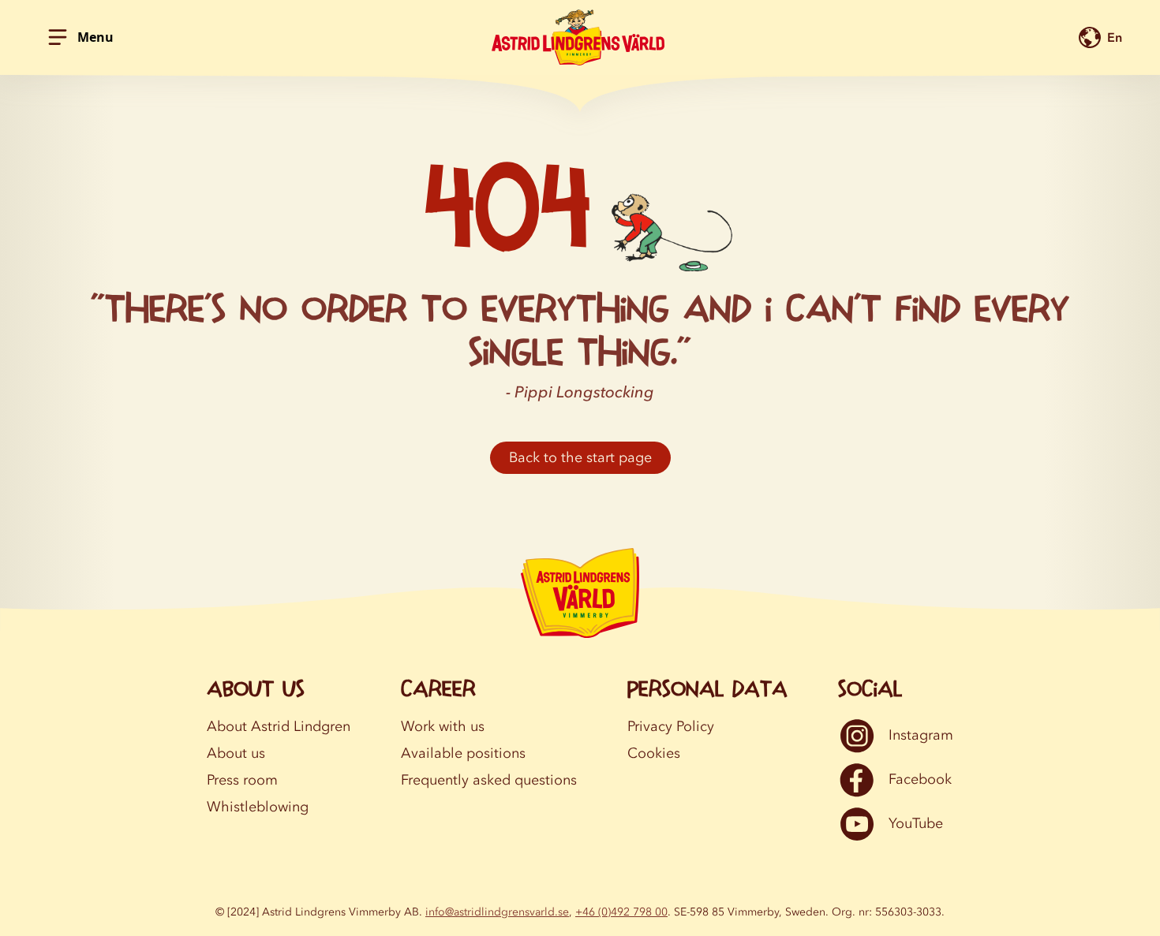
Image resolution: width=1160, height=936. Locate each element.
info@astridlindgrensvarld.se (497, 912)
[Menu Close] (57, 37)
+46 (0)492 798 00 (621, 912)
